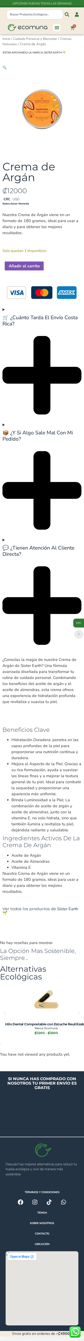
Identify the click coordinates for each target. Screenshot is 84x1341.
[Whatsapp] (63, 1202)
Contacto (42, 1233)
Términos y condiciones (42, 1192)
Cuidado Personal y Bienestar (35, 39)
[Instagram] (35, 1202)
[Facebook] (20, 1202)
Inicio (6, 39)
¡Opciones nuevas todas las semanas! (42, 4)
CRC (7, 199)
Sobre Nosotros (42, 1223)
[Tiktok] (49, 1202)
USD (16, 199)
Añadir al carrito (24, 266)
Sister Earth (53, 52)
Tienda (42, 1212)
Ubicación (42, 1244)
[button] (56, 27)
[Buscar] (67, 14)
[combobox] (34, 14)
